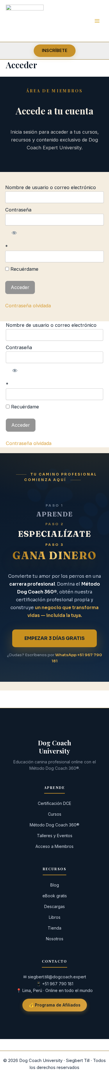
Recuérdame (23, 269)
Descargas (54, 906)
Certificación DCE (54, 803)
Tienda (54, 927)
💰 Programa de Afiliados (55, 1004)
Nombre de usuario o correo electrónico (50, 187)
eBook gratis (54, 895)
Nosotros (54, 938)
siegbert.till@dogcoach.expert (57, 976)
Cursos (54, 814)
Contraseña (18, 210)
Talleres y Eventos (54, 835)
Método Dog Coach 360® (54, 824)
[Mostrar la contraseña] (14, 232)
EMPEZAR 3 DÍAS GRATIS (54, 638)
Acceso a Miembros (54, 846)
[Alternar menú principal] (97, 21)
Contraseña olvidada (28, 305)
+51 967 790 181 (57, 983)
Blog (54, 884)
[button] (55, 50)
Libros (54, 917)
